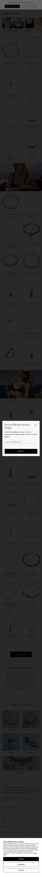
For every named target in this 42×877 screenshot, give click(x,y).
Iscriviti (21, 451)
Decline (21, 870)
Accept (21, 859)
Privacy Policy (21, 446)
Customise (21, 864)
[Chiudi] (35, 425)
